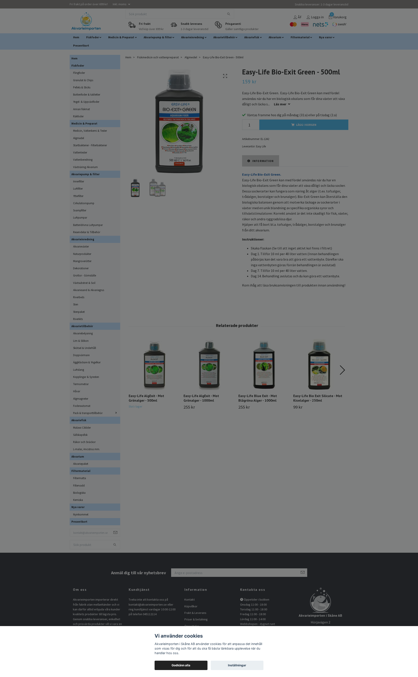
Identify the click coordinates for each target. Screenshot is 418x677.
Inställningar (237, 665)
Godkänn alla (181, 665)
